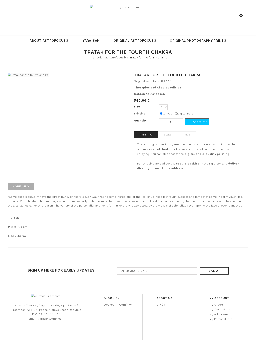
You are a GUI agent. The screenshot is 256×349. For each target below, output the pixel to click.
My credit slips (219, 309)
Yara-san (91, 40)
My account (219, 298)
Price (186, 134)
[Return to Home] (90, 57)
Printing (140, 113)
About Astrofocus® (49, 40)
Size (137, 106)
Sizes (167, 134)
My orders (216, 304)
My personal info (220, 319)
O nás (161, 304)
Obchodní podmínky (118, 304)
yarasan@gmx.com (51, 318)
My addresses (218, 314)
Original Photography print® (198, 40)
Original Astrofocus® (135, 40)
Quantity (140, 120)
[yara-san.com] (128, 16)
